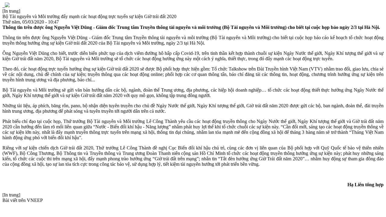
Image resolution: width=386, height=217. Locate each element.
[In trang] (11, 11)
